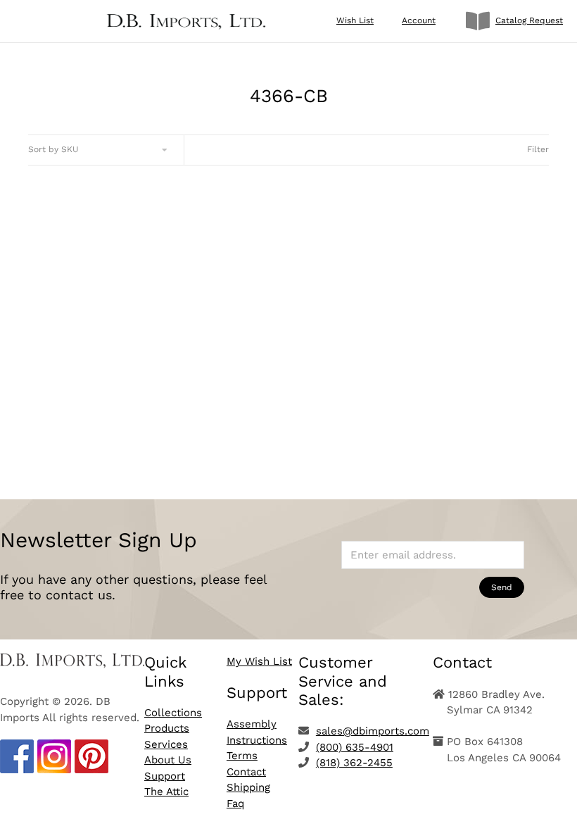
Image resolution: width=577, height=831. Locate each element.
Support (164, 776)
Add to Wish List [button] (151, 433)
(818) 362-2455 (354, 762)
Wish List (355, 20)
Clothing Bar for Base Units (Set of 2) (151, 382)
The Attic (166, 791)
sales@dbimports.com (372, 731)
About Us (167, 760)
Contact (246, 772)
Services (166, 744)
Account (419, 20)
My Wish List (259, 661)
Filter (538, 149)
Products (166, 728)
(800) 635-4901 (354, 747)
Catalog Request (529, 20)
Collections (173, 712)
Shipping (248, 787)
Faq (235, 803)
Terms (242, 755)
